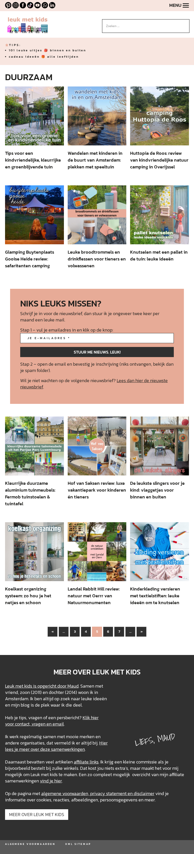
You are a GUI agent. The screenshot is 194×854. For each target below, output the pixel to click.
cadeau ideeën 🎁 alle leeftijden (44, 56)
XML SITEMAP (78, 844)
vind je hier (51, 780)
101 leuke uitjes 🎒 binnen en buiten (47, 50)
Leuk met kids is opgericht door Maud (42, 686)
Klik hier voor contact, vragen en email (52, 720)
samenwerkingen (68, 749)
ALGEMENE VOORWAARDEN (30, 844)
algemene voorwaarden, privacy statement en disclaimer (97, 793)
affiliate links (86, 761)
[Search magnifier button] (185, 23)
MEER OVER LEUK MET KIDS (36, 814)
